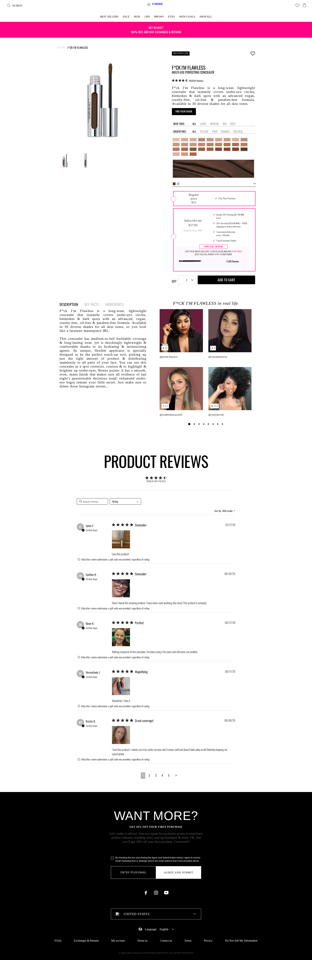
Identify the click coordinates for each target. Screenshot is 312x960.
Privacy (208, 940)
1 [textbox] (187, 280)
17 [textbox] (178, 184)
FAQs (58, 940)
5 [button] (169, 775)
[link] (187, 80)
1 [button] (143, 775)
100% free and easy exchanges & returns (156, 29)
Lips (147, 16)
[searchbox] (92, 501)
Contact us (166, 940)
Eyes (171, 16)
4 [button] (162, 775)
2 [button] (149, 775)
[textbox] (156, 914)
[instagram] (156, 892)
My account (118, 940)
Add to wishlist (252, 53)
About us (142, 940)
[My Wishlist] (298, 5)
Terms (187, 940)
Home (61, 47)
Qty (174, 281)
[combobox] (214, 184)
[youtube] (166, 892)
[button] (121, 539)
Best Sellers (109, 16)
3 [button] (156, 775)
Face (126, 16)
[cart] (304, 4)
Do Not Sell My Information (241, 940)
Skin (137, 16)
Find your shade (184, 111)
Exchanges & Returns (86, 940)
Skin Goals (187, 16)
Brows (159, 16)
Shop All (206, 16)
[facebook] (145, 892)
